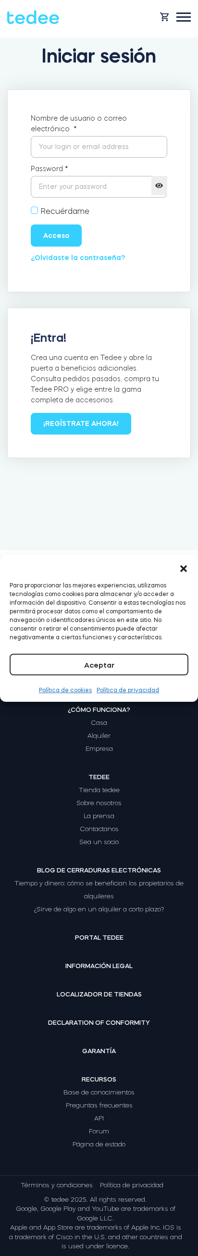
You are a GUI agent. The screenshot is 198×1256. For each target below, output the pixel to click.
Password (49, 168)
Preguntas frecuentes (99, 1105)
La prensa (99, 816)
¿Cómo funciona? (99, 710)
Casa (99, 723)
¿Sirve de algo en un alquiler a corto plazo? (99, 909)
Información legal (99, 966)
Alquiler (99, 736)
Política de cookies (65, 690)
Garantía (99, 1051)
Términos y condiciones (57, 1185)
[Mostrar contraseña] (159, 185)
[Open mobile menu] (183, 17)
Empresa (99, 749)
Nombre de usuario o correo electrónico (79, 123)
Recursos (99, 1079)
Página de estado (99, 1144)
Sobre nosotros (99, 803)
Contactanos (99, 829)
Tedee (99, 777)
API (99, 1118)
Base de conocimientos (99, 1092)
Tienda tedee (99, 790)
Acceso (56, 235)
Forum (99, 1131)
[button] (183, 567)
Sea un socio (99, 842)
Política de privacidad (128, 690)
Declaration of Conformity (99, 1023)
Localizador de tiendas (99, 994)
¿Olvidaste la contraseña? (78, 257)
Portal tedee (99, 937)
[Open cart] (164, 17)
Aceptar (99, 665)
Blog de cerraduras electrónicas (99, 870)
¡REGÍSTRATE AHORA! (81, 423)
